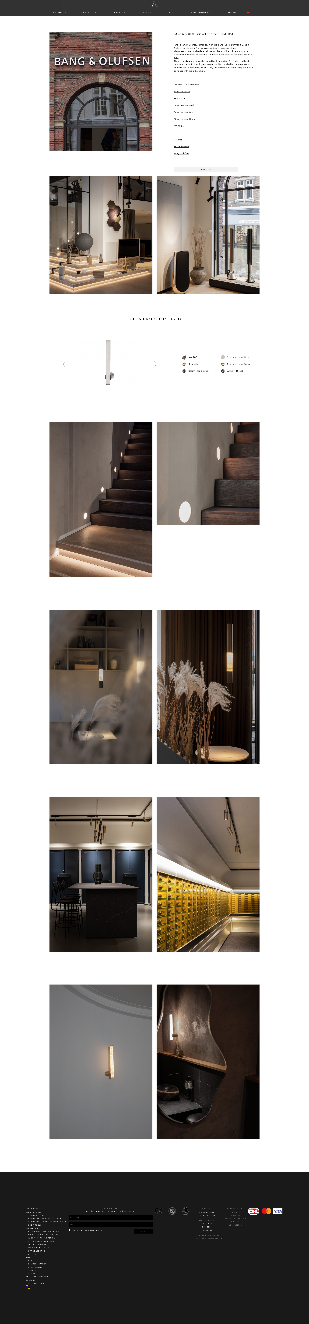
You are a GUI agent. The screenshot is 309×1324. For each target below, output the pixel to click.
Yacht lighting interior (41, 1238)
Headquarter (234, 1209)
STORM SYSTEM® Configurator (44, 1219)
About (171, 12)
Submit (143, 1231)
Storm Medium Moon (184, 119)
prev (64, 364)
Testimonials (35, 1267)
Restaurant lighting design (43, 1231)
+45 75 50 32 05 (207, 1215)
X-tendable (179, 98)
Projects (146, 12)
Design (31, 1273)
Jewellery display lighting (43, 1235)
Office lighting (37, 1251)
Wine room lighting (39, 1248)
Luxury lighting (37, 1244)
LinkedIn (206, 1227)
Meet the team (36, 1283)
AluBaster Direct (182, 91)
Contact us (206, 169)
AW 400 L (179, 126)
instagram (207, 1224)
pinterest (206, 1230)
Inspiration (119, 12)
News (31, 1261)
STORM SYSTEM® (90, 12)
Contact (232, 12)
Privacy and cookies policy (206, 1238)
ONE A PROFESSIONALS (200, 12)
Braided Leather (37, 1264)
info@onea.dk (206, 1212)
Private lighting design (41, 1241)
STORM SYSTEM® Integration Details (48, 1222)
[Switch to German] (48, 1288)
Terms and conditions (207, 1235)
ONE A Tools (34, 1225)
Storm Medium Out (183, 112)
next (155, 364)
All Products (59, 12)
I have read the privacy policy (86, 1230)
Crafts (32, 1270)
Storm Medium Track (184, 105)
